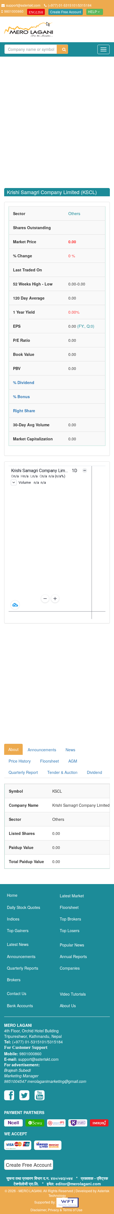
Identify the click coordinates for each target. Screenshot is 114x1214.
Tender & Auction (62, 772)
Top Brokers (70, 919)
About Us (68, 1005)
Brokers (13, 979)
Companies (70, 968)
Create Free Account (65, 11)
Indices (13, 919)
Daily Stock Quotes (23, 907)
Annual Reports (73, 956)
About (13, 749)
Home (12, 895)
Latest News (17, 944)
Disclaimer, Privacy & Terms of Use (56, 1209)
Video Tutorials (73, 994)
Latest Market (72, 895)
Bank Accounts (20, 1005)
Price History (20, 761)
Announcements (42, 749)
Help (93, 12)
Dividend (94, 772)
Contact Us (16, 993)
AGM (72, 761)
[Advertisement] (57, 119)
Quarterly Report (23, 772)
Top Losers (69, 930)
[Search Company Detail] (62, 49)
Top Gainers (17, 930)
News (70, 749)
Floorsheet (49, 761)
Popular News (72, 945)
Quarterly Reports (22, 968)
